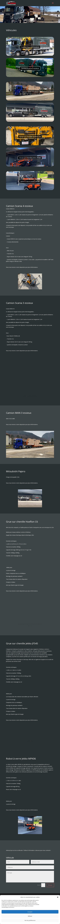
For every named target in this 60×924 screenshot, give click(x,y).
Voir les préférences (30, 920)
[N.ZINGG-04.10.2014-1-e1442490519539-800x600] (30, 289)
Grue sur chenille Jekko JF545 (30, 158)
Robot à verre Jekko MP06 (30, 181)
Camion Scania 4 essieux (30, 47)
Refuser (30, 916)
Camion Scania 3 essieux (30, 68)
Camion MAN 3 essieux (30, 92)
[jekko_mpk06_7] (30, 833)
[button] (57, 897)
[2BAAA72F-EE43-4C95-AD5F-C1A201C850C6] (30, 457)
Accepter (30, 912)
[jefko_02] (30, 744)
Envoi (50, 885)
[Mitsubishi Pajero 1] (30, 507)
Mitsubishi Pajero (30, 113)
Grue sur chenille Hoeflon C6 (30, 137)
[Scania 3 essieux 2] (30, 399)
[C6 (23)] (30, 628)
